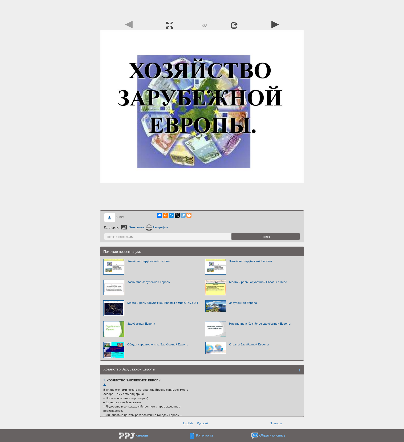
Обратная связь (272, 435)
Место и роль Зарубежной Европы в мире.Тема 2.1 (162, 302)
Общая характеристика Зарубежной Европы (158, 344)
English (188, 423)
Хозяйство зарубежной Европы (148, 261)
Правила (276, 423)
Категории (204, 435)
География (160, 227)
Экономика (136, 227)
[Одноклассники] (165, 215)
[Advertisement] (202, 9)
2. (104, 384)
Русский (202, 423)
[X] (177, 215)
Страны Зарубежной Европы (249, 344)
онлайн (142, 435)
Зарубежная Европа (243, 302)
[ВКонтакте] (159, 215)
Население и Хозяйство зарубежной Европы (260, 323)
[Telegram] (183, 215)
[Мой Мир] (171, 215)
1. (104, 380)
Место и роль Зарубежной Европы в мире (258, 282)
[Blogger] (188, 215)
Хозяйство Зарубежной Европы (148, 282)
